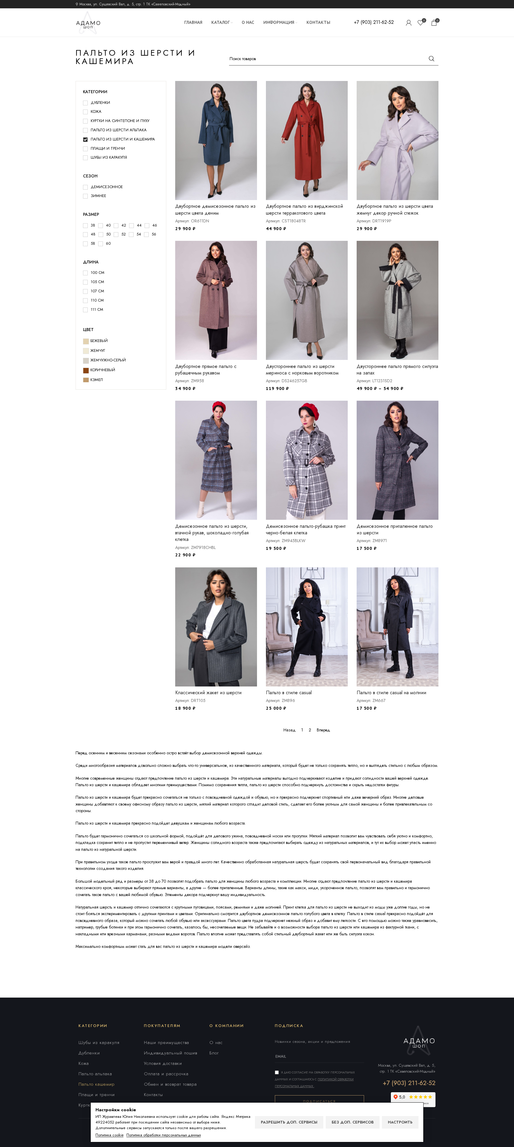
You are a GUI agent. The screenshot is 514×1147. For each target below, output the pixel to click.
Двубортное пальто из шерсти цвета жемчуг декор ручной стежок (395, 209)
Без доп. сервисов (353, 1122)
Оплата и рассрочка (166, 1074)
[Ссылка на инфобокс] (374, 22)
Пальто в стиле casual (289, 692)
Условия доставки (163, 1063)
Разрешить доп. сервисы (289, 1122)
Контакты (153, 1095)
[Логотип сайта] (88, 22)
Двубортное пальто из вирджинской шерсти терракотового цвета (304, 209)
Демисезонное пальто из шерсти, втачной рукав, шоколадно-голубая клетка (212, 533)
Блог (214, 1053)
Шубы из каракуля (99, 1042)
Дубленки (89, 1053)
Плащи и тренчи (97, 1095)
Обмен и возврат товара (170, 1084)
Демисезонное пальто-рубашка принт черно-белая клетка (306, 529)
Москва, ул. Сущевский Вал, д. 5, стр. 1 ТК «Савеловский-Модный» (406, 1068)
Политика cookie (109, 1135)
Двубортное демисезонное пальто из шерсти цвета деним (215, 209)
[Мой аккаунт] (409, 23)
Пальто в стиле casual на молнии (391, 692)
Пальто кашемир (97, 1084)
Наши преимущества (166, 1042)
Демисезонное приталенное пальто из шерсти (395, 529)
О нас (216, 1042)
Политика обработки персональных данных (163, 1135)
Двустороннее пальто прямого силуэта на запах (397, 369)
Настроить (400, 1122)
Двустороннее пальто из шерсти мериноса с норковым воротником (302, 369)
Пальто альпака (95, 1074)
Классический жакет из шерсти (208, 692)
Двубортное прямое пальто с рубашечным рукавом (205, 369)
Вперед (323, 730)
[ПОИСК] (431, 58)
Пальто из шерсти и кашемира (103, 797)
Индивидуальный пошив (170, 1053)
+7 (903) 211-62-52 (409, 1083)
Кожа (84, 1063)
